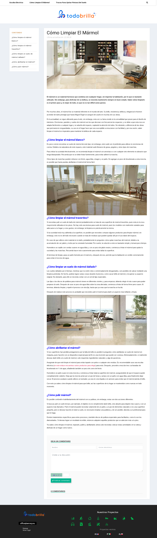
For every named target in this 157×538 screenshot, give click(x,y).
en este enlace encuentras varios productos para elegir (74, 365)
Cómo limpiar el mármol (40, 2)
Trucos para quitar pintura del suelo (71, 2)
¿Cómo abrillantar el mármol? (23, 62)
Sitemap (25, 528)
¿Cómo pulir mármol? (20, 67)
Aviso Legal (26, 530)
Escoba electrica (16, 2)
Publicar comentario (62, 480)
